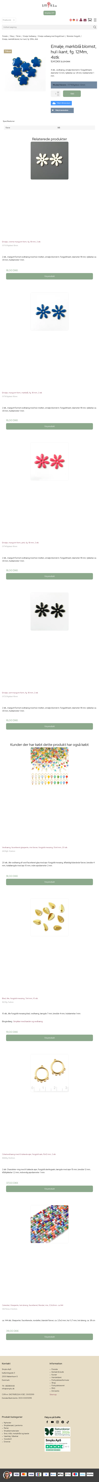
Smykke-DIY (49, 13)
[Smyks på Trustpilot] (57, 1445)
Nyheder (7, 1422)
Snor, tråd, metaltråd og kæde (16, 1433)
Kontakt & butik (58, 1372)
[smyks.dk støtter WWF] (57, 1432)
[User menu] (81, 20)
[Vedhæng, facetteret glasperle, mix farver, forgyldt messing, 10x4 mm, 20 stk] (49, 794)
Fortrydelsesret (58, 1385)
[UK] (77, 20)
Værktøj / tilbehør (11, 1436)
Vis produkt (49, 276)
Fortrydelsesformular (60, 1380)
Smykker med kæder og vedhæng (28, 1021)
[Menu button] (95, 20)
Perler (6, 1428)
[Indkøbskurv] (90, 20)
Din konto (55, 1391)
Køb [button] (72, 93)
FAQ (53, 1388)
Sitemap (53, 1394)
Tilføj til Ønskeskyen (64, 103)
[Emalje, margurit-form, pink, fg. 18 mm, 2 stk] (49, 489)
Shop (54, 1383)
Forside (55, 1369)
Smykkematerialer (11, 1431)
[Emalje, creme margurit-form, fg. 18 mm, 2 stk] (49, 189)
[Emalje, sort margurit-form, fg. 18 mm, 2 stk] (49, 640)
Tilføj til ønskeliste (61, 110)
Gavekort (8, 1439)
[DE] (73, 20)
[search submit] (95, 27)
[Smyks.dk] (49, 5)
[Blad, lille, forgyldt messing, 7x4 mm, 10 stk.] (49, 945)
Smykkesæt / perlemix (13, 1425)
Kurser (54, 1374)
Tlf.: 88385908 (8, 1386)
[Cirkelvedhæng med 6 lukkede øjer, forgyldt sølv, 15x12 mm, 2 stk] (49, 1101)
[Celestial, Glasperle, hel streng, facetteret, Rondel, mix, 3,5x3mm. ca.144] (49, 1252)
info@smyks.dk (8, 1388)
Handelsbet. (57, 1377)
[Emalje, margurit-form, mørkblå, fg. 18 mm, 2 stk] (49, 340)
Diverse (7, 1441)
